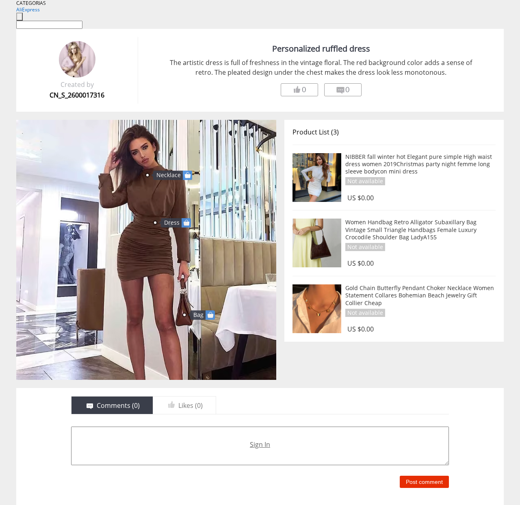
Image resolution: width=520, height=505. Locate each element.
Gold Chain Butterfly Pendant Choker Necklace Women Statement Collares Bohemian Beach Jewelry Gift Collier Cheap (419, 295)
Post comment (424, 482)
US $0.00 (360, 198)
